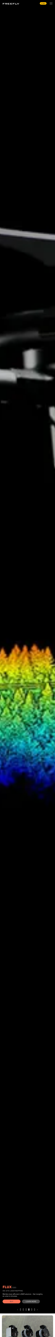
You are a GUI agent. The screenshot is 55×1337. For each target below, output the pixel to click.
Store (43, 3)
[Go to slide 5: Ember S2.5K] (31, 1309)
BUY (11, 1301)
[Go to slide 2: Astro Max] (23, 1309)
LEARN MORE (31, 1301)
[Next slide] (37, 1309)
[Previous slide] (17, 1309)
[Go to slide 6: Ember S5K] (34, 1309)
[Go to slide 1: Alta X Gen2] (20, 1309)
